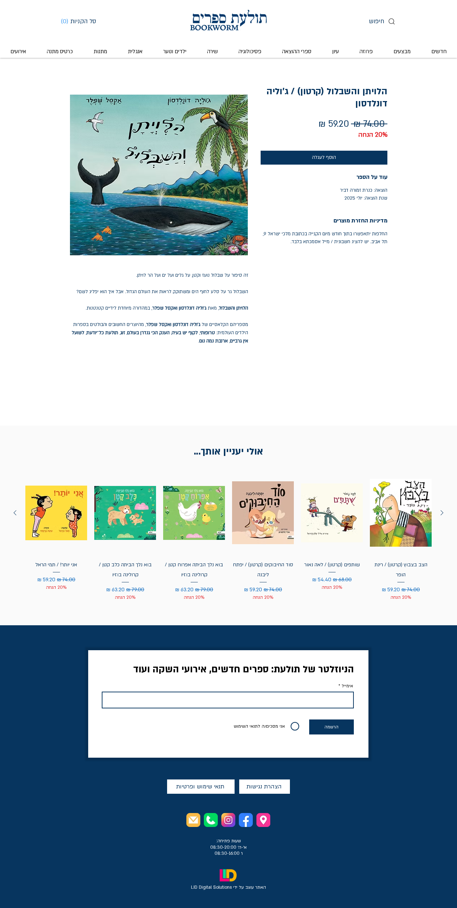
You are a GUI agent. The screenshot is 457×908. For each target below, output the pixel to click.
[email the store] (193, 820)
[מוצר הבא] (15, 512)
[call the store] (211, 820)
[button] (81, 21)
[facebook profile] (246, 820)
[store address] (263, 820)
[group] (228, 536)
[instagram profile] (228, 820)
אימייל (347, 685)
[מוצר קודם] (442, 512)
